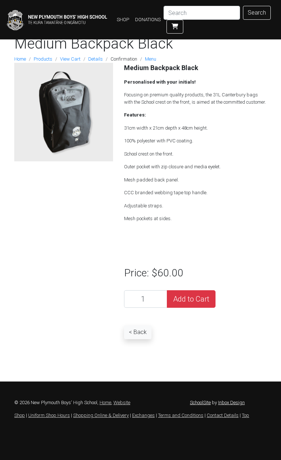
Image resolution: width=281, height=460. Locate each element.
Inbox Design (231, 402)
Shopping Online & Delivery (101, 415)
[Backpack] (63, 111)
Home (20, 59)
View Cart (70, 59)
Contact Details (223, 415)
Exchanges (143, 415)
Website (121, 402)
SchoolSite (200, 402)
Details (95, 59)
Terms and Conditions (180, 415)
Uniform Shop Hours (49, 415)
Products (43, 59)
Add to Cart (191, 299)
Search (257, 12)
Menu (150, 59)
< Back (138, 332)
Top (245, 415)
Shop (19, 415)
